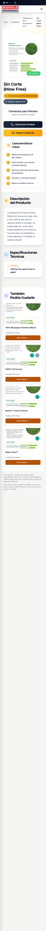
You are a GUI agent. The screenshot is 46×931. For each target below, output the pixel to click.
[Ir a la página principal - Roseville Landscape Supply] (10, 9)
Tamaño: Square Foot (17, 102)
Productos (15, 22)
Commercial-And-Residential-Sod (22, 96)
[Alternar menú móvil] (41, 9)
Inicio (6, 22)
